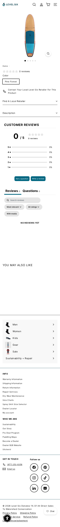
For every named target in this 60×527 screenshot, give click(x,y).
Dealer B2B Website (12, 445)
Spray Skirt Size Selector (15, 404)
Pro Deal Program (11, 433)
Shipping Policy (28, 513)
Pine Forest (11, 81)
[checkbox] (11, 214)
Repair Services (10, 392)
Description (9, 113)
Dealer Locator (10, 408)
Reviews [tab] (12, 191)
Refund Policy (30, 516)
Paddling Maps (10, 437)
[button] (30, 147)
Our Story (7, 428)
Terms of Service (11, 516)
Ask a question (22, 179)
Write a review (38, 179)
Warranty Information (12, 379)
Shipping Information (12, 383)
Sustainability (9, 424)
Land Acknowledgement (15, 520)
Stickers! (7, 449)
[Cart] (48, 4)
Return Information (11, 387)
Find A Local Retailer (14, 101)
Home (5, 66)
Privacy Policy (10, 513)
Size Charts (8, 400)
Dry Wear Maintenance (13, 396)
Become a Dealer (11, 441)
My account (8, 413)
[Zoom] (48, 53)
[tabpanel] (30, 226)
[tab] (31, 191)
